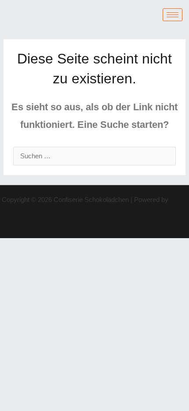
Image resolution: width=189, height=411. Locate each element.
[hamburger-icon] (172, 14)
